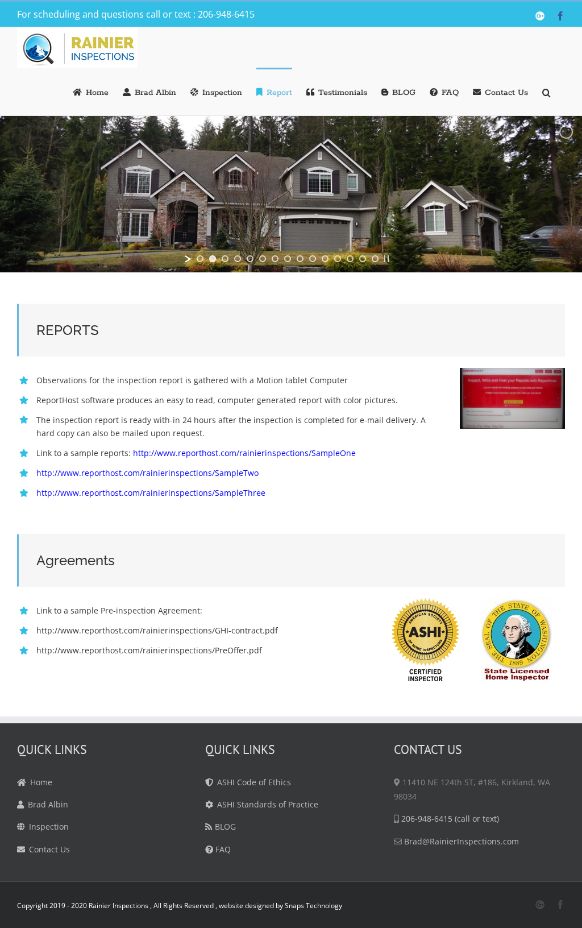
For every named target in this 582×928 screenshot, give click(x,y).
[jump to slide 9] (300, 258)
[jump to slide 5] (250, 258)
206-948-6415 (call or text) (450, 818)
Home (41, 782)
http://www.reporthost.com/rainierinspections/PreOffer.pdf (149, 650)
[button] (546, 91)
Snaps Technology (312, 905)
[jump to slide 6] (262, 258)
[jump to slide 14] (362, 258)
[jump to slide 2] (212, 258)
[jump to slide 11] (325, 258)
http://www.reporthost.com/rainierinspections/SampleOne (244, 453)
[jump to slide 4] (237, 258)
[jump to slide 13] (350, 258)
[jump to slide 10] (312, 258)
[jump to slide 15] (375, 258)
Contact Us (49, 849)
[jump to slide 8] (287, 258)
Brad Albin (48, 804)
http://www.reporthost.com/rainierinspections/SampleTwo (147, 472)
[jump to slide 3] (225, 258)
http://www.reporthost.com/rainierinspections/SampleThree (150, 492)
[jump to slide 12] (337, 258)
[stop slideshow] (386, 258)
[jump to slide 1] (200, 258)
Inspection (49, 826)
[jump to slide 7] (275, 258)
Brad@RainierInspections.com (461, 841)
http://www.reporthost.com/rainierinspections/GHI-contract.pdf (157, 630)
